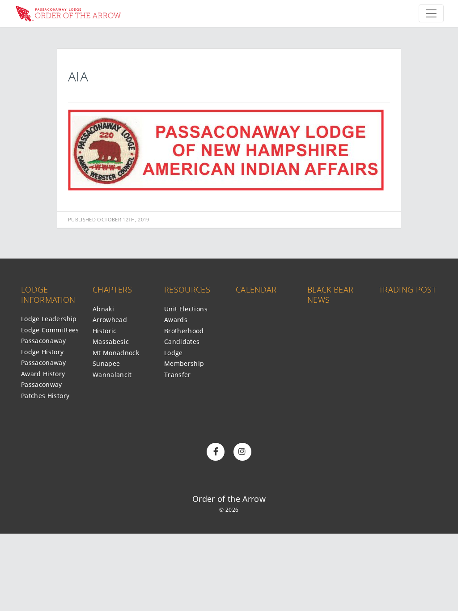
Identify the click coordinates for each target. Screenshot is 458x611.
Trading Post (407, 289)
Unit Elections (186, 309)
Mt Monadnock (116, 352)
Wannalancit (112, 374)
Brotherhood (184, 331)
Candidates (182, 341)
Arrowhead (110, 319)
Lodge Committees (50, 330)
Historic (105, 331)
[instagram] (242, 452)
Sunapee (106, 363)
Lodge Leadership (49, 318)
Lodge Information (48, 294)
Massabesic (111, 341)
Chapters (112, 289)
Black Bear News (330, 294)
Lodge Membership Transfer (184, 363)
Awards (175, 319)
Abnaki (103, 309)
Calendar (256, 289)
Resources (187, 289)
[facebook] (216, 452)
